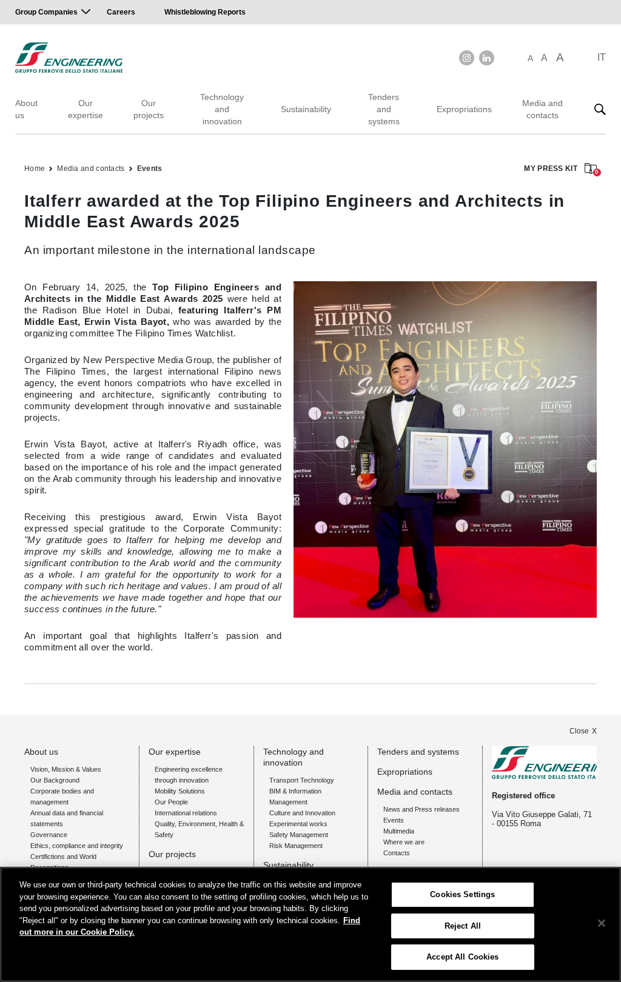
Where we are (404, 842)
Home (34, 168)
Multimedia (398, 831)
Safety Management (298, 834)
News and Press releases (421, 809)
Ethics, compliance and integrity (76, 845)
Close (579, 731)
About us (26, 109)
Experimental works (298, 823)
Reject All (463, 925)
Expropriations (464, 109)
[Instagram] (466, 57)
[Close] (601, 923)
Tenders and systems (384, 109)
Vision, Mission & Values (65, 769)
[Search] (600, 109)
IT (601, 57)
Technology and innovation (222, 109)
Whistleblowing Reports (205, 12)
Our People (171, 802)
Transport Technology (301, 780)
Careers (121, 12)
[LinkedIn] (486, 57)
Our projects (148, 109)
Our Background (54, 780)
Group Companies (46, 12)
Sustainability (306, 109)
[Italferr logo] (69, 57)
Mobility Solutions (180, 791)
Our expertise (85, 109)
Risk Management (296, 845)
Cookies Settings (462, 894)
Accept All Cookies (462, 956)
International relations (186, 813)
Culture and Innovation (302, 813)
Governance (48, 834)
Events (150, 168)
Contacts (396, 853)
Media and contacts (542, 109)
